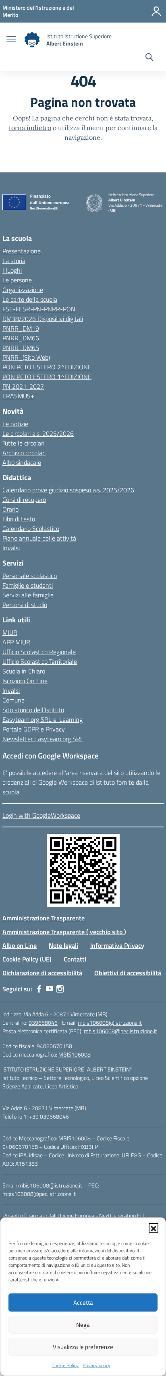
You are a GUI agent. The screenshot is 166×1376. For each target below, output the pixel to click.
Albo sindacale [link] (21, 462)
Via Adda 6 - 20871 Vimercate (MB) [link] (66, 1014)
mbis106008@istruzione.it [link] (110, 1022)
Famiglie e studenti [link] (27, 585)
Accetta (83, 1302)
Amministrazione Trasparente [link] (43, 918)
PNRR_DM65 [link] (20, 347)
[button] (153, 1228)
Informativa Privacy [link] (117, 945)
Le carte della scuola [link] (29, 299)
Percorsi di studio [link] (24, 604)
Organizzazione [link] (22, 289)
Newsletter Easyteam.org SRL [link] (42, 739)
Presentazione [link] (21, 251)
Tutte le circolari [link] (23, 443)
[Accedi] (156, 11)
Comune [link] (13, 700)
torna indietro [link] (30, 128)
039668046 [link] (43, 1022)
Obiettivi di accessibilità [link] (127, 973)
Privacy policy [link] (96, 1365)
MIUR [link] (9, 632)
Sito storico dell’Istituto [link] (33, 710)
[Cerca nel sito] (149, 58)
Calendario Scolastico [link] (30, 528)
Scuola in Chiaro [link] (23, 671)
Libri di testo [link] (18, 519)
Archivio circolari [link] (24, 453)
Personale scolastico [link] (29, 575)
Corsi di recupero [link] (24, 499)
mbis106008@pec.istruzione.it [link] (120, 1031)
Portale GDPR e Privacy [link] (33, 729)
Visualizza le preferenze (83, 1346)
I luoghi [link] (12, 270)
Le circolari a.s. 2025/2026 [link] (38, 433)
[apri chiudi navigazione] (11, 40)
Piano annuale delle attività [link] (39, 538)
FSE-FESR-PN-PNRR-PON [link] (38, 309)
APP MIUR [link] (16, 642)
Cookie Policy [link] (65, 1365)
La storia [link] (13, 260)
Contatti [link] (75, 959)
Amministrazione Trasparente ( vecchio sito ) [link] (64, 932)
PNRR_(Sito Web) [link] (26, 357)
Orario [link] (10, 509)
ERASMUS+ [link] (18, 396)
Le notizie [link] (15, 424)
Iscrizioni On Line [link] (25, 681)
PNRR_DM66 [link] (20, 338)
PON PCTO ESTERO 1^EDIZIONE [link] (46, 376)
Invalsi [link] (11, 548)
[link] (38, 11)
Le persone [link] (17, 280)
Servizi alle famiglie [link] (28, 595)
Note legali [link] (63, 945)
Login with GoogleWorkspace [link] (41, 815)
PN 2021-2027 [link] (23, 386)
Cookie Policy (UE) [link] (27, 959)
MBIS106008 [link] (74, 1054)
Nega (83, 1324)
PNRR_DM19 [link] (20, 328)
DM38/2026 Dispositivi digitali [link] (42, 318)
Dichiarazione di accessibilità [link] (42, 973)
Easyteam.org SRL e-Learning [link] (42, 719)
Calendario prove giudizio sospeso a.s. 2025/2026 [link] (68, 490)
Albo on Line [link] (19, 945)
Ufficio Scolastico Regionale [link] (39, 652)
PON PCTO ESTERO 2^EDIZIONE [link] (46, 367)
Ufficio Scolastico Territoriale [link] (39, 661)
